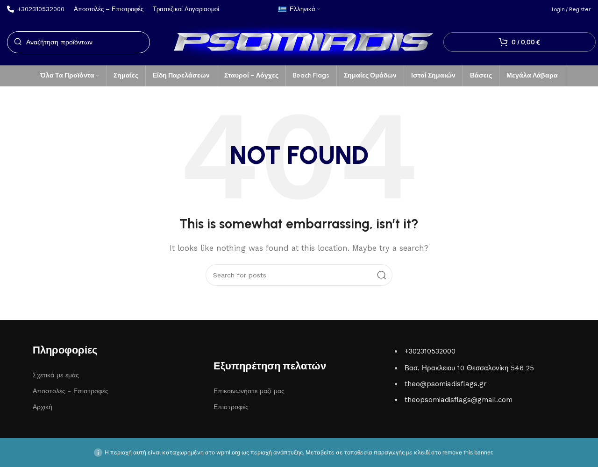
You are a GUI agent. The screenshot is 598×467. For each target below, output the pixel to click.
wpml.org (228, 452)
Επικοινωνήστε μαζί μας (249, 391)
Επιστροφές (231, 406)
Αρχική (42, 406)
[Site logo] (299, 41)
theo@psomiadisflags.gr (446, 384)
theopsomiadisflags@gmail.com (459, 400)
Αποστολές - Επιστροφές (70, 391)
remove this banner (467, 452)
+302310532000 (430, 351)
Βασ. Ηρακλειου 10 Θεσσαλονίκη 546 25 (469, 368)
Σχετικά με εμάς (56, 375)
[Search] (381, 275)
